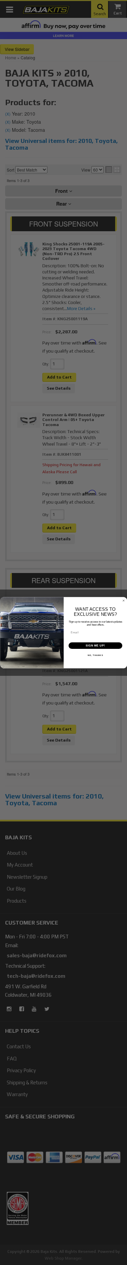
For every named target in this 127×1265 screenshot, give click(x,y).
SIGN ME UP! (95, 645)
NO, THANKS (95, 655)
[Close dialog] (124, 601)
